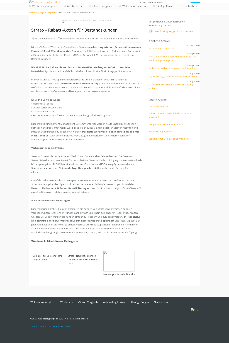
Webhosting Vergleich (44, 6)
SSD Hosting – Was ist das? (162, 48)
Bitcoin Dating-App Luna (161, 131)
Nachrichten (191, 6)
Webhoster (73, 6)
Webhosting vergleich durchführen (174, 31)
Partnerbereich (156, 2)
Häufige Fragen (165, 6)
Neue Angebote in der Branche (119, 274)
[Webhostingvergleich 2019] (44, 2)
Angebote (52, 12)
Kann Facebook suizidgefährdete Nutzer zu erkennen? (170, 115)
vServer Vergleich (102, 6)
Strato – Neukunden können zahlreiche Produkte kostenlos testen (83, 259)
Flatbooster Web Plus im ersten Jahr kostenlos (172, 68)
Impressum (45, 326)
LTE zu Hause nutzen (159, 106)
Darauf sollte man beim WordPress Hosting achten (171, 86)
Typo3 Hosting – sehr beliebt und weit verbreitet (173, 76)
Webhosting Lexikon (134, 6)
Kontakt (143, 2)
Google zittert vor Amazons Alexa (166, 124)
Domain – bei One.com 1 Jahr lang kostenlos (47, 257)
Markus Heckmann (62, 326)
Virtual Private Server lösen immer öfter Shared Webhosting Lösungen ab (172, 58)
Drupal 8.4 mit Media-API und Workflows (169, 138)
